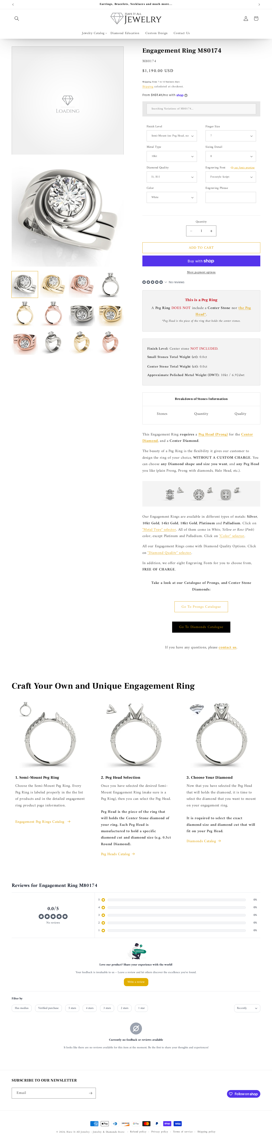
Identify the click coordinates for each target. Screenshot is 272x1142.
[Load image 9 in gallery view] (25, 342)
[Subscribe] (90, 1093)
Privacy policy (159, 1132)
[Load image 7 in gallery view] (82, 313)
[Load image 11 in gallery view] (82, 342)
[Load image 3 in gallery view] (82, 284)
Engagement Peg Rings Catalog (40, 822)
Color (150, 188)
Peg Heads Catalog (115, 854)
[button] (17, 18)
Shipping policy (206, 1132)
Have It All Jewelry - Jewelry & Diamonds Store (95, 1132)
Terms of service (183, 1132)
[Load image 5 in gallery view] (25, 313)
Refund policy (138, 1132)
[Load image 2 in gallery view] (53, 284)
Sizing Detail (213, 147)
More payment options (201, 272)
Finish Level (154, 127)
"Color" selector (232, 536)
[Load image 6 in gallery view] (53, 313)
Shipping (147, 86)
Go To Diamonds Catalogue (201, 627)
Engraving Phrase (216, 188)
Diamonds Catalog (201, 841)
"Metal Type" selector (159, 529)
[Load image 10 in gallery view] (53, 342)
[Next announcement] (259, 4)
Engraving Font (230, 168)
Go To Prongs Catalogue (201, 607)
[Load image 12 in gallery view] (110, 342)
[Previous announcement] (13, 4)
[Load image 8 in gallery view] (110, 313)
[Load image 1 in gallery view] (25, 284)
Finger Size (212, 127)
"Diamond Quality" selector (169, 553)
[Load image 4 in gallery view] (110, 284)
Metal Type (154, 147)
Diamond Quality (158, 168)
